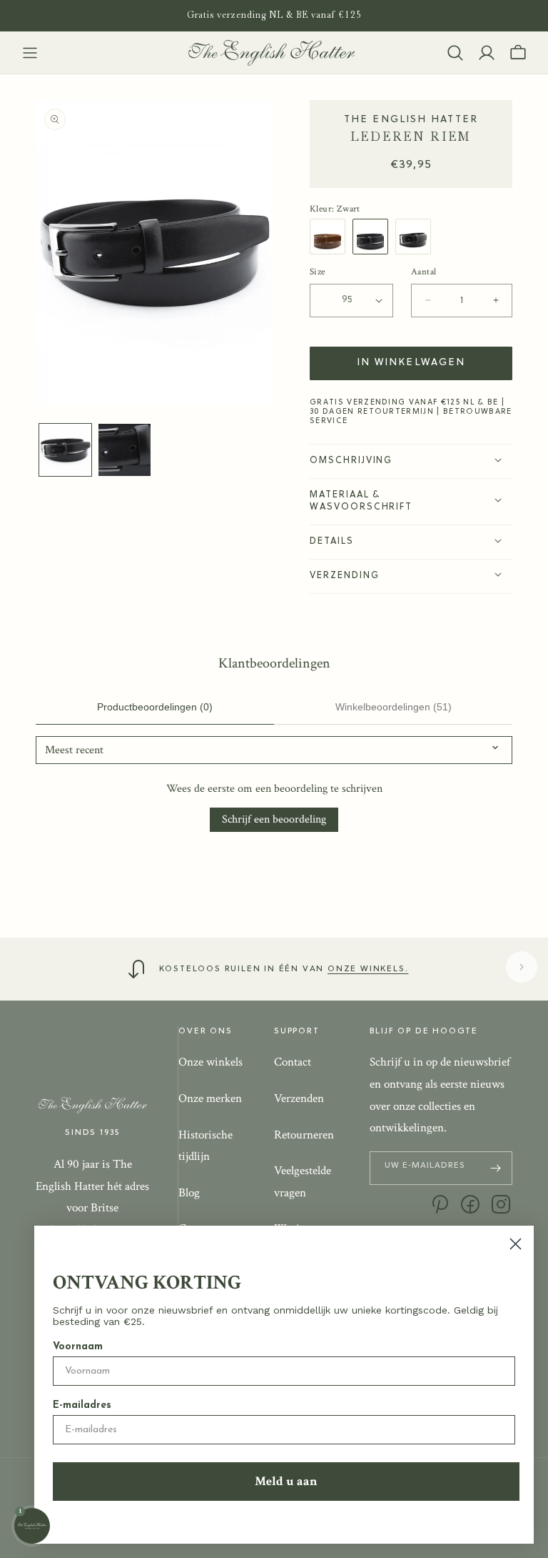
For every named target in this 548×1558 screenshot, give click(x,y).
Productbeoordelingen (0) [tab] (155, 707)
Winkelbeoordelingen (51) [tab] (393, 707)
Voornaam (78, 1346)
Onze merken (210, 1098)
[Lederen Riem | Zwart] (373, 236)
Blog (189, 1193)
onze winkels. (368, 969)
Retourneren (304, 1135)
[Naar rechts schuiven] (521, 967)
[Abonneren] (496, 1168)
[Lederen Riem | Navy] (416, 236)
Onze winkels (210, 1062)
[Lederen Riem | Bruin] (331, 236)
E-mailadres (82, 1405)
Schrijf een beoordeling (274, 819)
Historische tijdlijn (205, 1146)
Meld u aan (286, 1481)
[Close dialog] (515, 1243)
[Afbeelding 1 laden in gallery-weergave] (65, 450)
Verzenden (299, 1098)
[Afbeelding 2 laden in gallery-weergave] (124, 450)
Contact (292, 1062)
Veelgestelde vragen (302, 1182)
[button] (30, 53)
